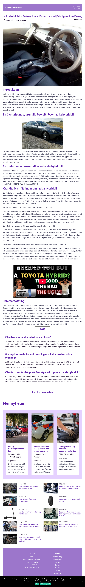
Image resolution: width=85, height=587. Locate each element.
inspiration (12, 461)
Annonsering (57, 557)
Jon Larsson (21, 20)
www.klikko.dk (34, 567)
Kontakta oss (57, 573)
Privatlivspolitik (45, 584)
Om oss (57, 562)
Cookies (57, 568)
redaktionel (78, 19)
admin (37, 457)
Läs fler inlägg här (42, 392)
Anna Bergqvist (15, 457)
